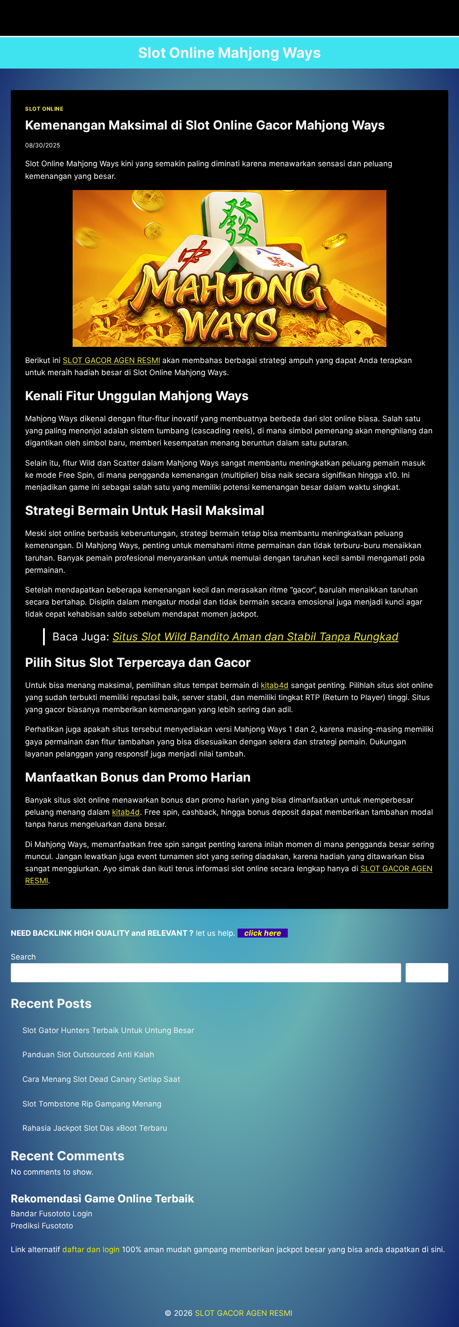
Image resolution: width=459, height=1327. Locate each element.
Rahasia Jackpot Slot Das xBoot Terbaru (94, 1128)
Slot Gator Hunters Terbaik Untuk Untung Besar (108, 1030)
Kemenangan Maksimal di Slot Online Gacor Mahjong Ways (205, 125)
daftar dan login (91, 1249)
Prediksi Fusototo (42, 1225)
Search (23, 956)
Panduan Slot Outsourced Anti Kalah (88, 1054)
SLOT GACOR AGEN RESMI (244, 1313)
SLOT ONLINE (44, 108)
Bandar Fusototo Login (51, 1213)
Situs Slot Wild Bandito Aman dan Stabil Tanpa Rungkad (255, 636)
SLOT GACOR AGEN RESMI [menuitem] (111, 360)
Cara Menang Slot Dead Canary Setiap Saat (101, 1079)
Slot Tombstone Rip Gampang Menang (91, 1103)
